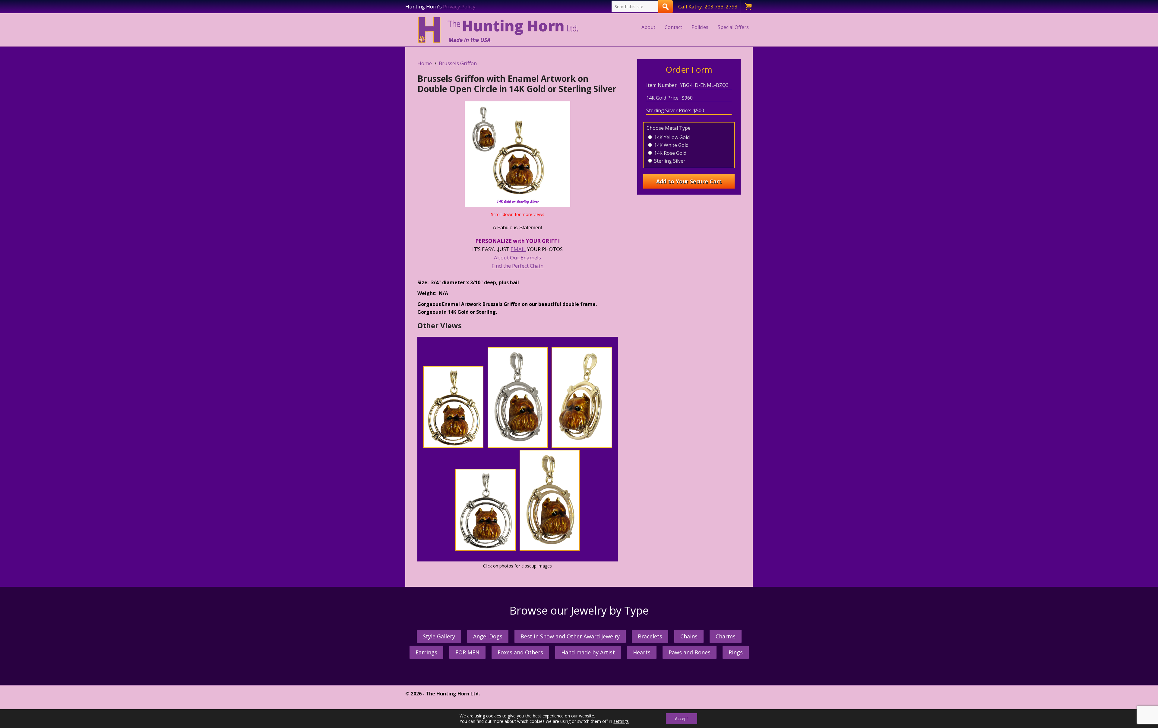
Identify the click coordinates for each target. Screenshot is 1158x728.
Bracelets (650, 636)
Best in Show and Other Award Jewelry (570, 636)
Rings (736, 652)
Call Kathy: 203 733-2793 (708, 6)
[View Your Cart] (747, 6)
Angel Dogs (487, 636)
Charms (726, 636)
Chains (689, 636)
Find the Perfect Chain (517, 265)
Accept (681, 718)
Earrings (426, 652)
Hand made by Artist (588, 652)
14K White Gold (670, 145)
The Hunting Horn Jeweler (499, 30)
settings (621, 721)
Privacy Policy (459, 6)
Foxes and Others (520, 652)
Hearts (641, 652)
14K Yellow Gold (671, 137)
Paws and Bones (689, 652)
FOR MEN (467, 652)
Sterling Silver (669, 160)
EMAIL (518, 249)
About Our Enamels (517, 257)
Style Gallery (439, 636)
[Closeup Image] (453, 445)
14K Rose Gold (669, 153)
